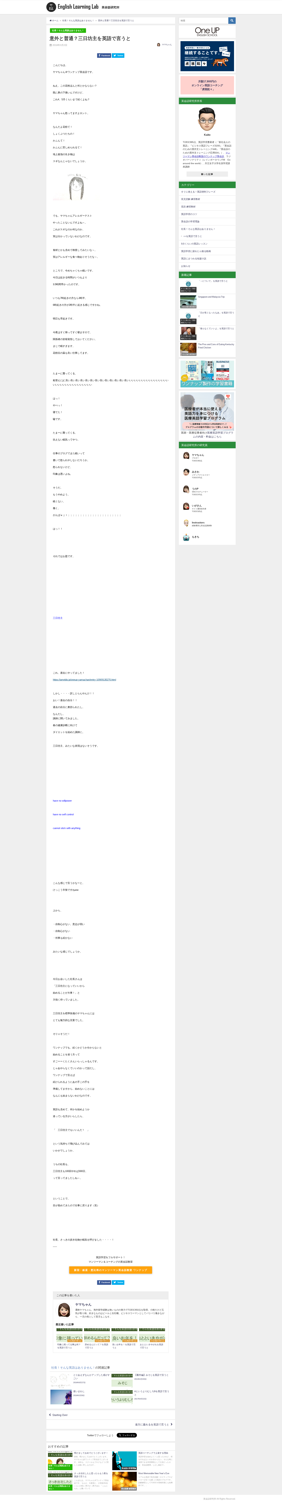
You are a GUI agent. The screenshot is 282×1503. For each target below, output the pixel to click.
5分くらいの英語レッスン (194, 244)
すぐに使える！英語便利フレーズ (198, 192)
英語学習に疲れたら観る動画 (196, 251)
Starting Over (60, 1415)
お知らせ (185, 266)
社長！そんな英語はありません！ (68, 30)
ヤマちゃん (167, 45)
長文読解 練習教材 (190, 199)
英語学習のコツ (189, 214)
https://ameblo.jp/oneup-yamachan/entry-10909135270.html (84, 679)
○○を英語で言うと (192, 236)
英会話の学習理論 (190, 221)
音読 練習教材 (188, 206)
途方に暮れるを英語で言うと (152, 1424)
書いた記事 (207, 174)
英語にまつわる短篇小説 (193, 258)
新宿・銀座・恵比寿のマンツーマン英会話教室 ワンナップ (110, 1270)
